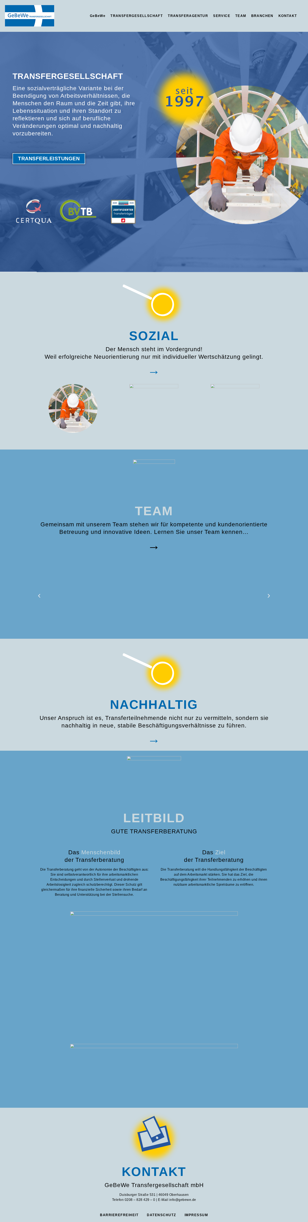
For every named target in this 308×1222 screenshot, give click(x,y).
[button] (39, 595)
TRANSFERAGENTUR (188, 16)
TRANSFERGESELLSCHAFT (136, 16)
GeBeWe (97, 16)
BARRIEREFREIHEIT (119, 1215)
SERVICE (221, 16)
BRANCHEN (262, 16)
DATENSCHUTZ (161, 1215)
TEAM (240, 16)
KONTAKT (287, 16)
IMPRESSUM (196, 1215)
